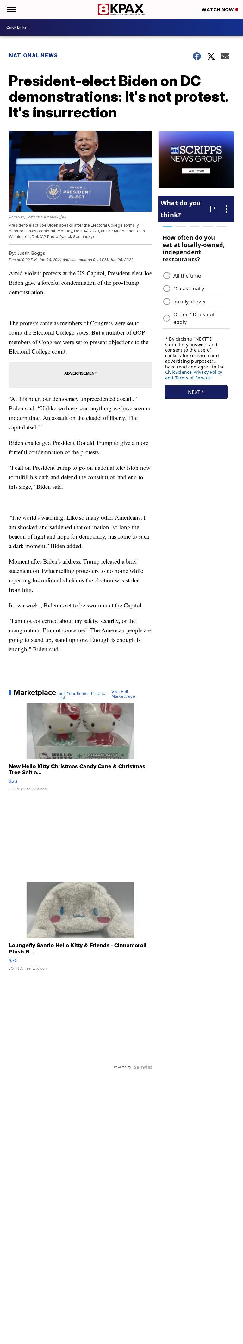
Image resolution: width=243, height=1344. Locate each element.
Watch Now (218, 10)
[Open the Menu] (10, 9)
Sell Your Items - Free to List (82, 695)
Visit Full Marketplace (123, 694)
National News (33, 55)
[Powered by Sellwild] (143, 1067)
